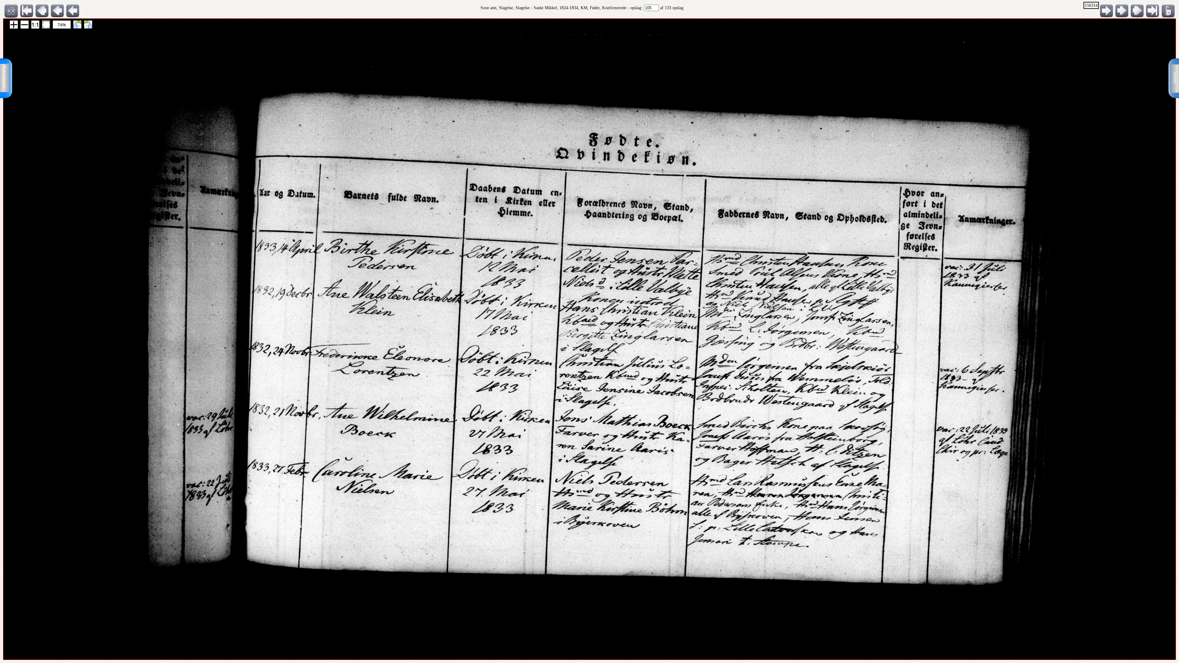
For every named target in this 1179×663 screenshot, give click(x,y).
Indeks (1174, 77)
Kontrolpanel (4, 77)
